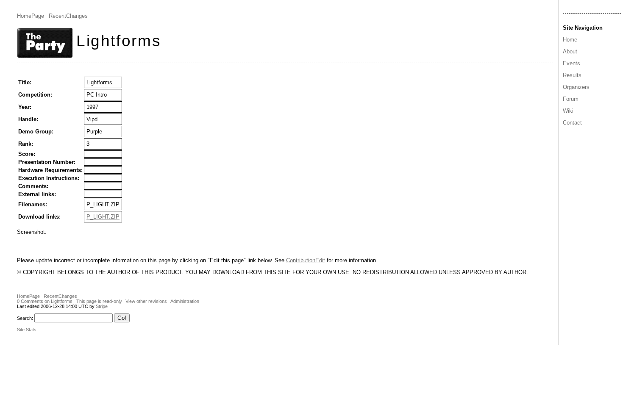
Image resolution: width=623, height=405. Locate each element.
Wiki (568, 111)
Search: (25, 318)
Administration (184, 301)
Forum (570, 99)
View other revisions (146, 301)
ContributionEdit (305, 260)
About (570, 51)
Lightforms (118, 41)
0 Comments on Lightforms (44, 301)
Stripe (102, 306)
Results (572, 75)
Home (570, 39)
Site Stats (26, 329)
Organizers (576, 87)
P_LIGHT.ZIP (103, 217)
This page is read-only (99, 301)
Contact (572, 122)
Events (571, 63)
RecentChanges (68, 16)
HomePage (30, 16)
